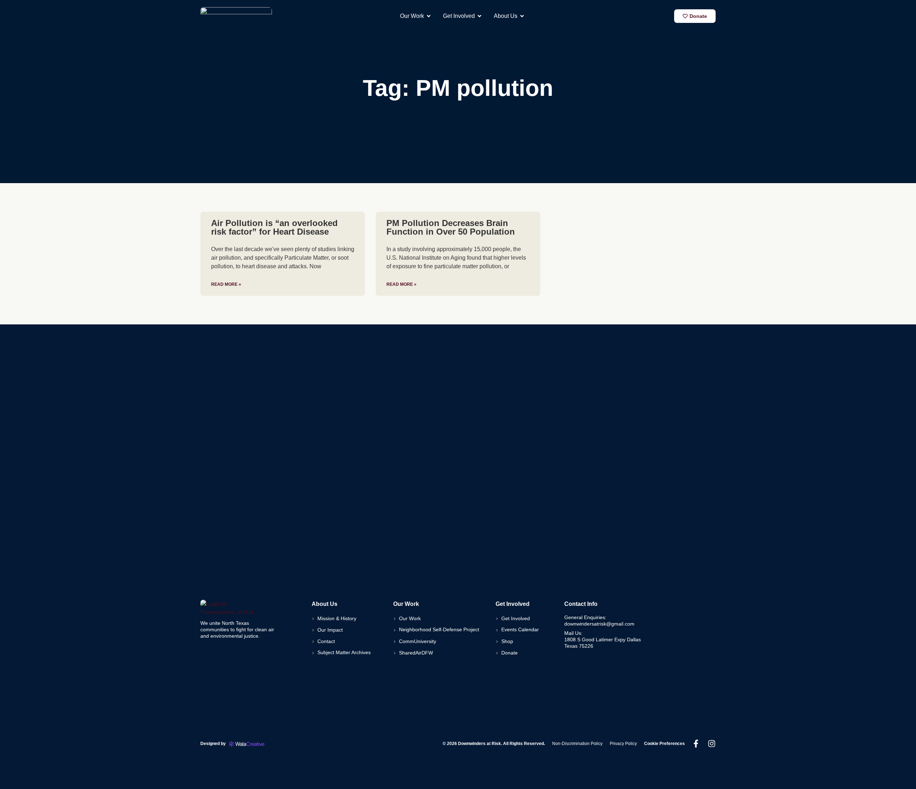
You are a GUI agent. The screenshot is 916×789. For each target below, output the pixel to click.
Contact (326, 641)
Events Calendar (520, 629)
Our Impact (330, 630)
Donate (509, 653)
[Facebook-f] (696, 744)
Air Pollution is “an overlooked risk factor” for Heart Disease (274, 227)
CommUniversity (417, 641)
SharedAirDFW (416, 653)
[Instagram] (712, 744)
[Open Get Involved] (479, 16)
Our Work (410, 618)
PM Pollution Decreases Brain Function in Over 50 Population (450, 227)
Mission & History (336, 618)
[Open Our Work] (429, 16)
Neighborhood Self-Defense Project (439, 629)
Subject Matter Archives (344, 652)
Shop (507, 641)
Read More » (226, 284)
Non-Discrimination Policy (577, 743)
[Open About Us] (522, 16)
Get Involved (515, 618)
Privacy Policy (623, 743)
